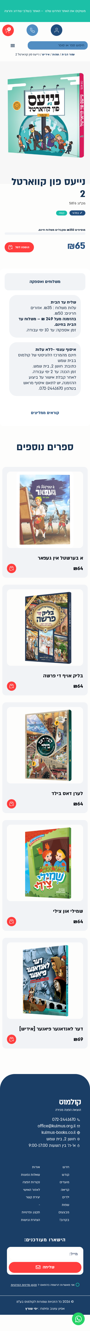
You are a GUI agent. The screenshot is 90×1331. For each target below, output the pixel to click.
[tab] (45, 281)
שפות (55, 54)
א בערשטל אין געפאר (60, 558)
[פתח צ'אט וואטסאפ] (78, 1318)
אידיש (46, 54)
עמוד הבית (68, 54)
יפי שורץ (31, 1308)
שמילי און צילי (68, 911)
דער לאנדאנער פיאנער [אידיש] (51, 1029)
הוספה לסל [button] (11, 568)
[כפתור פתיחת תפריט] (12, 45)
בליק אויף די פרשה (63, 675)
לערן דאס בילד (67, 793)
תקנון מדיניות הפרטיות (24, 1285)
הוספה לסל (22, 247)
